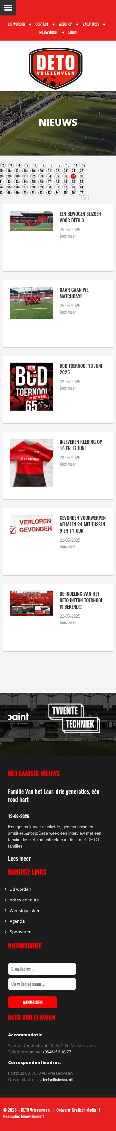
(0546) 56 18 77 (57, 1052)
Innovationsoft (32, 1116)
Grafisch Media (84, 1110)
